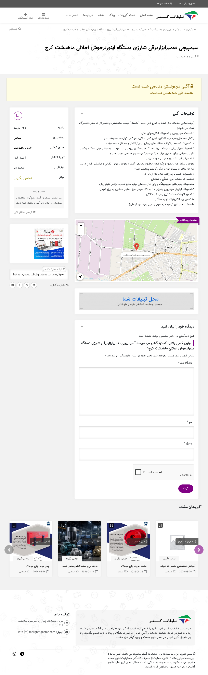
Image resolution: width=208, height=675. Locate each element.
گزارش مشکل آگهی (23, 212)
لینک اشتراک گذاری (53, 269)
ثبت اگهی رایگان (25, 18)
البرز (193, 56)
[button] (136, 114)
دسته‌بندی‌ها (43, 18)
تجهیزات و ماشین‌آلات (162, 30)
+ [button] (81, 225)
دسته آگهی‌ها (127, 15)
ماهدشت (182, 56)
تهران (93, 542)
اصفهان (190, 542)
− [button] (81, 232)
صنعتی (145, 30)
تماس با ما (72, 15)
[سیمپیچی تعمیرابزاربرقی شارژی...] (136, 246)
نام (189, 422)
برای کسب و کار (182, 30)
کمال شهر (133, 542)
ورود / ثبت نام (186, 3)
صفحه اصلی (146, 15)
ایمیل (188, 443)
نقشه (101, 15)
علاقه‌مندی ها (163, 3)
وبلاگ (112, 15)
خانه (194, 30)
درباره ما (88, 15)
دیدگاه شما (185, 363)
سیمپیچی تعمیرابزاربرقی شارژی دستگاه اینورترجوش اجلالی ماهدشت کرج (121, 47)
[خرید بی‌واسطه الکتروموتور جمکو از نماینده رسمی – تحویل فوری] (79, 542)
